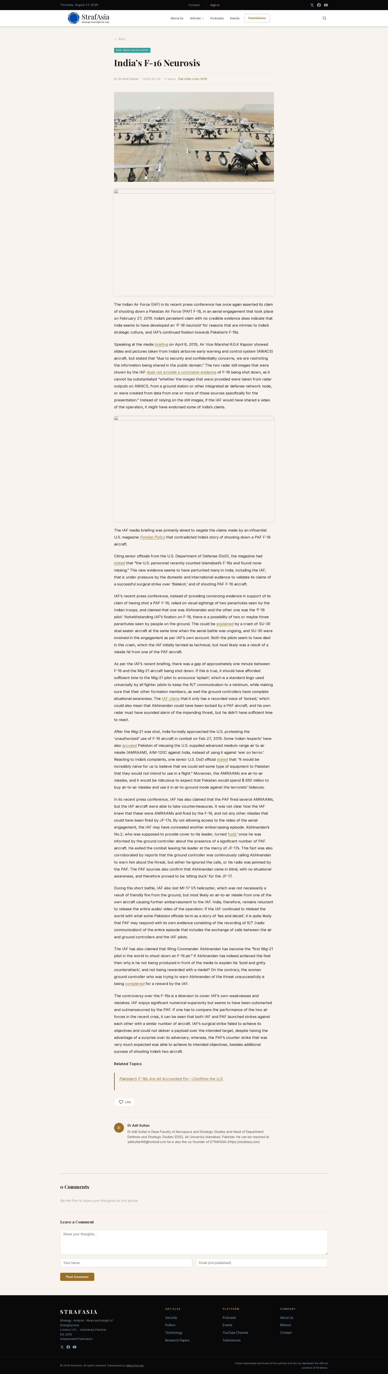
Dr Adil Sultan (129, 79)
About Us (177, 18)
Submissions (257, 18)
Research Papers (177, 1340)
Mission (285, 1325)
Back (122, 39)
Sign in (215, 5)
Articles (195, 18)
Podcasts (217, 18)
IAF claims (171, 698)
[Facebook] (319, 5)
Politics (170, 1325)
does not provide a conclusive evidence (181, 372)
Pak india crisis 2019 (192, 79)
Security (171, 1317)
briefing (161, 344)
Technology (174, 1332)
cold (232, 834)
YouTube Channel (235, 1332)
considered (135, 983)
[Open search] (324, 18)
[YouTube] (326, 5)
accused (129, 745)
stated (119, 563)
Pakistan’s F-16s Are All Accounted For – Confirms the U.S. (171, 1079)
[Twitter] (62, 1347)
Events (235, 18)
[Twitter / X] (312, 5)
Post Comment (77, 1277)
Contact (194, 5)
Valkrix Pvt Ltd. (135, 1365)
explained (225, 624)
